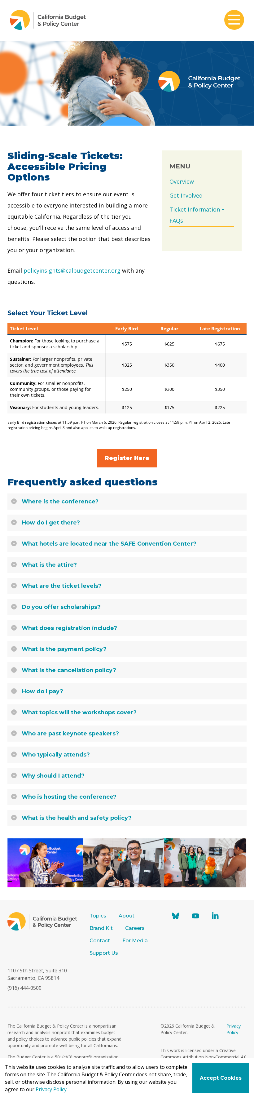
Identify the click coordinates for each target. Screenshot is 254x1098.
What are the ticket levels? (62, 585)
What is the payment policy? (64, 649)
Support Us (104, 953)
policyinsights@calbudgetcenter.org (72, 270)
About (126, 916)
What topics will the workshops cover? (79, 712)
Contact (100, 941)
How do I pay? (42, 691)
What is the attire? (49, 564)
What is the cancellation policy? (69, 670)
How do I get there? (51, 522)
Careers (135, 928)
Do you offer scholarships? (61, 607)
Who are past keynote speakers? (70, 733)
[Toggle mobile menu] (234, 20)
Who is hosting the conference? (69, 796)
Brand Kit (101, 928)
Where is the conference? (60, 501)
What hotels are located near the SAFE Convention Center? (109, 543)
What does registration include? (69, 628)
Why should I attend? (53, 775)
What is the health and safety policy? (77, 818)
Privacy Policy (51, 1089)
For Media (135, 941)
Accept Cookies (221, 1078)
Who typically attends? (56, 754)
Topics (98, 916)
